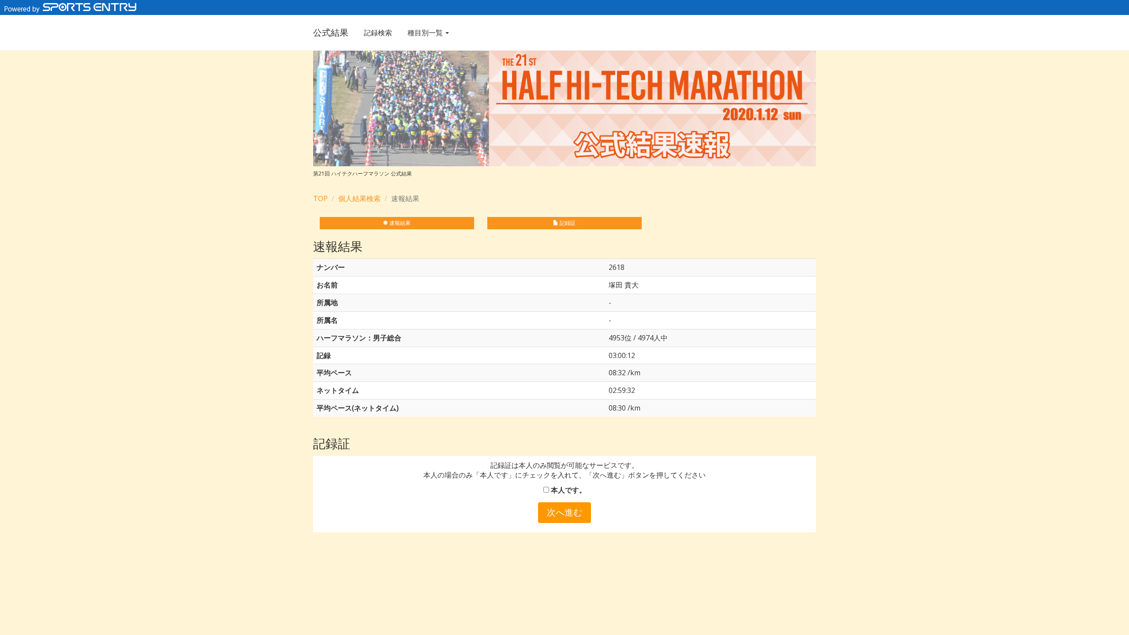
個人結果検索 (359, 198)
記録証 (567, 223)
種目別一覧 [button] (426, 32)
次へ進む (564, 512)
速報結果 (399, 223)
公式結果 (330, 32)
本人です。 (567, 490)
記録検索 (378, 32)
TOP (320, 198)
